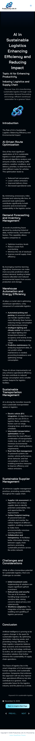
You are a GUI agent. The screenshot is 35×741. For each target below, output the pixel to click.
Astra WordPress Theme (18, 735)
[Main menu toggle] (30, 5)
